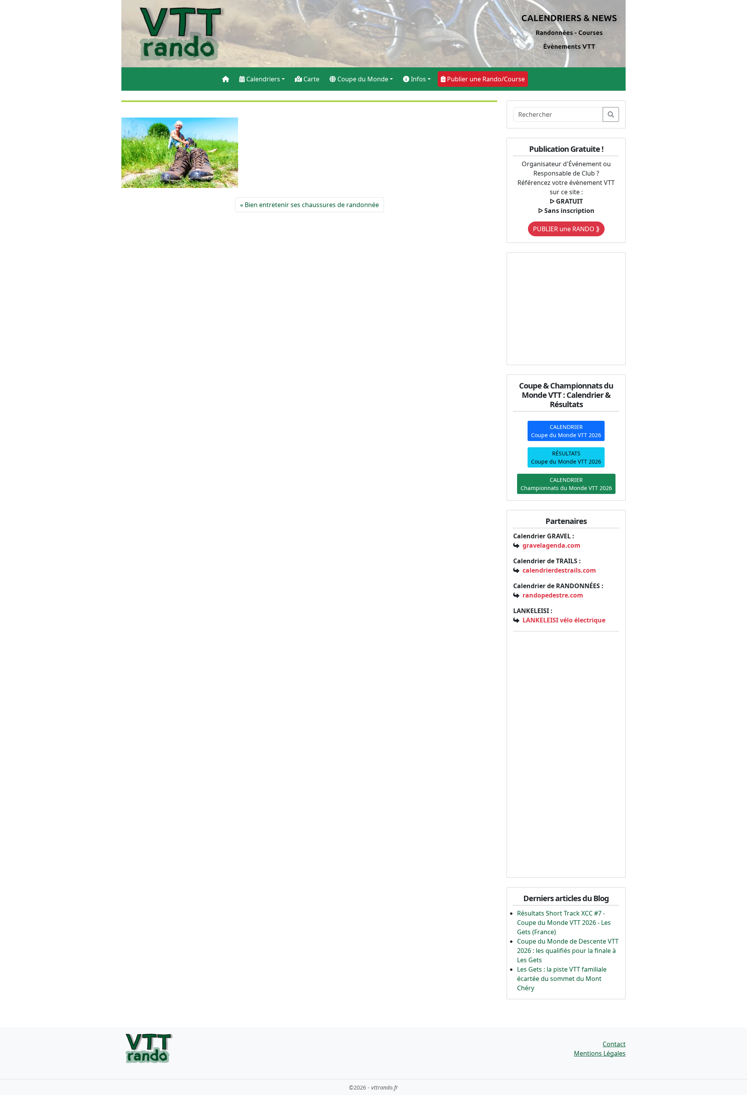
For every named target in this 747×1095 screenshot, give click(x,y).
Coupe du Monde (362, 79)
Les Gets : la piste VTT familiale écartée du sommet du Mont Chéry (562, 978)
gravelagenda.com (551, 545)
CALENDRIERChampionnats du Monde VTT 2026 (566, 484)
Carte (310, 79)
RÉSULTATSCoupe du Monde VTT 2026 (566, 457)
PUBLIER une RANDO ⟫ (566, 229)
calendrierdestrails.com (559, 570)
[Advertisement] (561, 307)
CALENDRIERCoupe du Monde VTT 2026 (566, 431)
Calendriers (262, 79)
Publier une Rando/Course (485, 79)
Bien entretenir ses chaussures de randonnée (312, 204)
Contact (614, 1044)
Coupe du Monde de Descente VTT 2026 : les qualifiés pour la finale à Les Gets (568, 950)
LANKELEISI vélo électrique (564, 620)
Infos (417, 79)
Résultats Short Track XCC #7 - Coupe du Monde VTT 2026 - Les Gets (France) (564, 922)
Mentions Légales (600, 1053)
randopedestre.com (553, 595)
